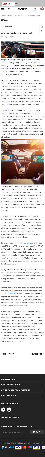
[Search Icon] (9, 9)
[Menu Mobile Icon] (2, 9)
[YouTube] (9, 409)
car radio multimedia (13, 110)
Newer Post (36, 354)
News (10, 16)
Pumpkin (11, 294)
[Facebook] (3, 409)
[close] (43, 3)
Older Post (8, 354)
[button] (8, 4)
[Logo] (23, 9)
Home (3, 16)
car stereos (28, 243)
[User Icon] (35, 9)
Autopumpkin (22, 443)
